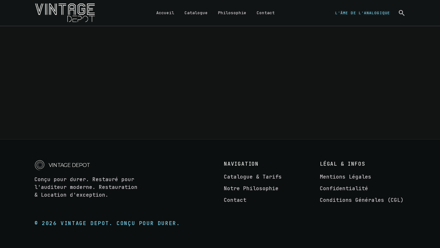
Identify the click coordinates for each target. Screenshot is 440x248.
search (402, 13)
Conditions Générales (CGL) (362, 200)
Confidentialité (344, 188)
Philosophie (232, 13)
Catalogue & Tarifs (253, 176)
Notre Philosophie (251, 188)
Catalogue (196, 13)
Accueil (165, 13)
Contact (266, 13)
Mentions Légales (345, 176)
